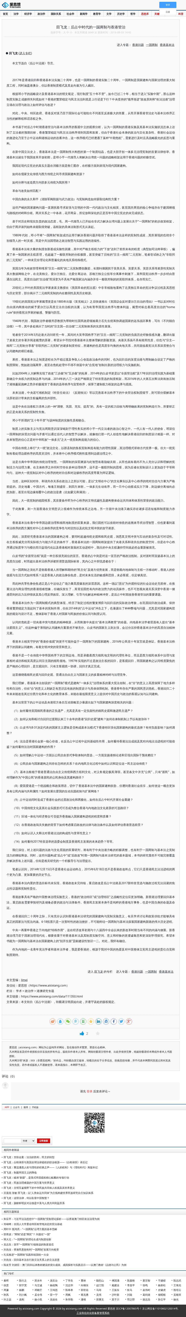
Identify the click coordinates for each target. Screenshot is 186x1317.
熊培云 (177, 1290)
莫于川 (115, 1299)
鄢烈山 (100, 1280)
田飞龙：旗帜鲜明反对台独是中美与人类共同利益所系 (34, 1203)
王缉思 (54, 1290)
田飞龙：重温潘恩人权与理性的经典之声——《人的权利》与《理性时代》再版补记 (51, 1167)
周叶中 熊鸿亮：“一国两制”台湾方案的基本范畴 (30, 1229)
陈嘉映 (131, 1280)
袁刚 (21, 1299)
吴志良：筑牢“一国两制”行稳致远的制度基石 (29, 1244)
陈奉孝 (69, 1290)
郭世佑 (84, 1290)
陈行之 (23, 1280)
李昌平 (131, 1285)
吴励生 (54, 1299)
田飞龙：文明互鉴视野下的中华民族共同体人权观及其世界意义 (39, 1187)
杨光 (176, 1299)
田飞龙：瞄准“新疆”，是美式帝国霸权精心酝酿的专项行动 (36, 1177)
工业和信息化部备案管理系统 (93, 1313)
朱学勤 (69, 1299)
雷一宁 (54, 1294)
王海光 (177, 1285)
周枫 (67, 1294)
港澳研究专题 (45, 991)
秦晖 (6, 1280)
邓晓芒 (38, 1290)
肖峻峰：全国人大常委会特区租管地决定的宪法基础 (33, 1224)
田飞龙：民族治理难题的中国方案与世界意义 (29, 1182)
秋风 (6, 1294)
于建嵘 (162, 1280)
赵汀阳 (100, 1285)
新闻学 (84, 13)
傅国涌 (115, 1280)
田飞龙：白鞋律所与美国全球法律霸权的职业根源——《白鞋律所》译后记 (46, 1162)
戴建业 (115, 1285)
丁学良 (69, 1280)
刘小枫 (23, 1294)
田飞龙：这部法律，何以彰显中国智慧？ (26, 1198)
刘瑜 (129, 1294)
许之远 (7, 1299)
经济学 (28, 13)
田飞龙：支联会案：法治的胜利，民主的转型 (29, 1157)
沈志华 (69, 1285)
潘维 (83, 1299)
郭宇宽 (23, 1285)
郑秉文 (100, 1299)
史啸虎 (162, 1290)
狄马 (129, 1290)
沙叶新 (115, 1294)
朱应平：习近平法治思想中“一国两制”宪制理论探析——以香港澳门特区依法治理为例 (52, 1219)
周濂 (6, 1290)
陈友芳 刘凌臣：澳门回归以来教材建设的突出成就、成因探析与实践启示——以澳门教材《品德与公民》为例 (65, 1265)
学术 (19, 991)
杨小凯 (38, 1299)
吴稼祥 (177, 1294)
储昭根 (162, 1294)
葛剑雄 (146, 1294)
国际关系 (56, 13)
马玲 (98, 1290)
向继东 (84, 1285)
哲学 (133, 13)
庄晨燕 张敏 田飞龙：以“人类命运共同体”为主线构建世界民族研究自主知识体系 (48, 1193)
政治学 (41, 13)
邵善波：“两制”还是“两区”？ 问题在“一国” (27, 1234)
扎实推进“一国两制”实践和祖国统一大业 (26, 1254)
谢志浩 (146, 1299)
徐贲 (6, 1285)
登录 (89, 1091)
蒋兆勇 (84, 1294)
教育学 (97, 13)
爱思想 (12, 5)
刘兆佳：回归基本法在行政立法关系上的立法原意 (32, 1259)
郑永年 (38, 1280)
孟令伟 (38, 1294)
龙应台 (54, 1280)
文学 (109, 13)
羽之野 (131, 1299)
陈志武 (177, 1280)
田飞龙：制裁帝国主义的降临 (20, 1172)
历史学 (121, 13)
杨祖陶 (54, 1285)
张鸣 (145, 1285)
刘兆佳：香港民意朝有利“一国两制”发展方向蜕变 (31, 1249)
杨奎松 (162, 1285)
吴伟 (98, 1294)
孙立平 (162, 1299)
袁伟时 (146, 1290)
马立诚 (38, 1285)
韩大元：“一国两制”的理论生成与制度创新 (27, 1239)
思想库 (145, 13)
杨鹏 (21, 1290)
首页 (5, 13)
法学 (16, 13)
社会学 (70, 13)
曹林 (83, 1280)
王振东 (115, 1290)
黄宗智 (146, 1280)
